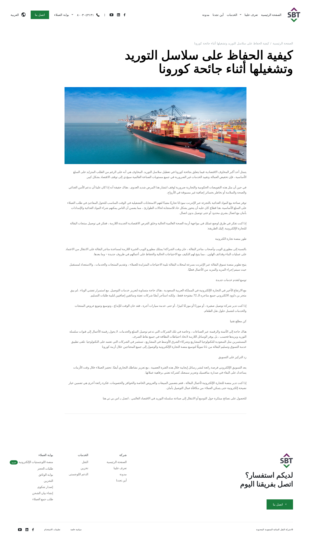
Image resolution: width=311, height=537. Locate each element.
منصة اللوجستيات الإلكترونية (32, 462)
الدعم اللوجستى (78, 474)
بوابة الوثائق (46, 474)
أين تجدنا (218, 14)
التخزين (48, 480)
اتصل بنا (40, 14)
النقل (85, 462)
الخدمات (232, 14)
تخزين (84, 468)
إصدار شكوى (45, 487)
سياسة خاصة (76, 529)
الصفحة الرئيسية (271, 14)
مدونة (205, 14)
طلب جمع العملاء (42, 499)
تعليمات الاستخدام (52, 529)
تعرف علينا (251, 14)
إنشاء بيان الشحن (42, 493)
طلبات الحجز (45, 468)
